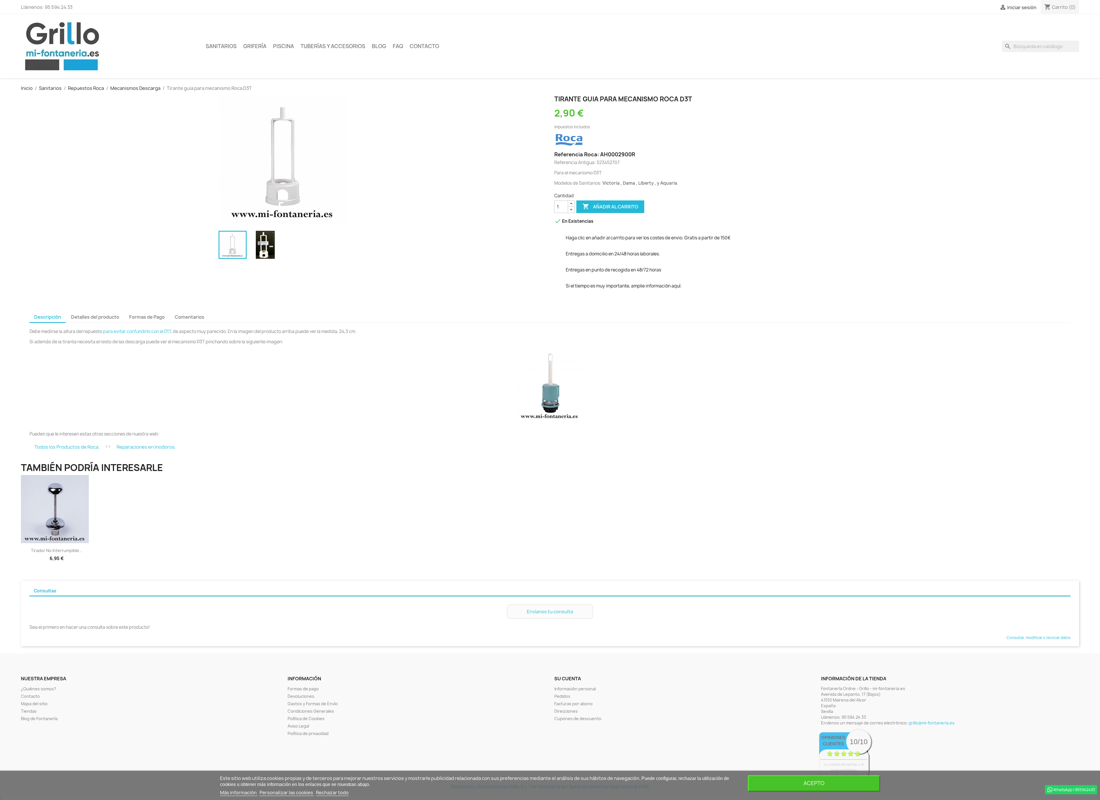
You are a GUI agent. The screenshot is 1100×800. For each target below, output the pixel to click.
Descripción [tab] (47, 317)
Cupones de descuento (577, 718)
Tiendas (29, 711)
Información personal (575, 688)
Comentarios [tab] (189, 317)
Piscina (283, 46)
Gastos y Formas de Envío (313, 703)
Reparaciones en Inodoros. (146, 447)
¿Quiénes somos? (38, 688)
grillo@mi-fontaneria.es (931, 723)
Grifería (254, 46)
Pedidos (562, 696)
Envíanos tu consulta (550, 611)
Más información (239, 792)
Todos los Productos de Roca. (66, 447)
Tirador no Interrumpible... (56, 550)
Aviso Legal (298, 726)
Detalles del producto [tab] (95, 317)
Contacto (424, 46)
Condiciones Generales (311, 711)
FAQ (398, 46)
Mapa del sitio (34, 703)
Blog (379, 46)
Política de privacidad (308, 733)
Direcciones (566, 711)
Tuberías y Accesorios (332, 46)
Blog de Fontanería (39, 718)
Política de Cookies (306, 718)
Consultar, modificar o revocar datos (1038, 637)
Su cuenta (567, 678)
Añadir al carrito (610, 206)
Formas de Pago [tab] (147, 317)
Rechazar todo (332, 792)
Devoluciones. (301, 696)
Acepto (814, 783)
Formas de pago (303, 688)
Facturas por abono (573, 703)
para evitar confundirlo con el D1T (137, 331)
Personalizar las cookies (287, 792)
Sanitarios (221, 46)
